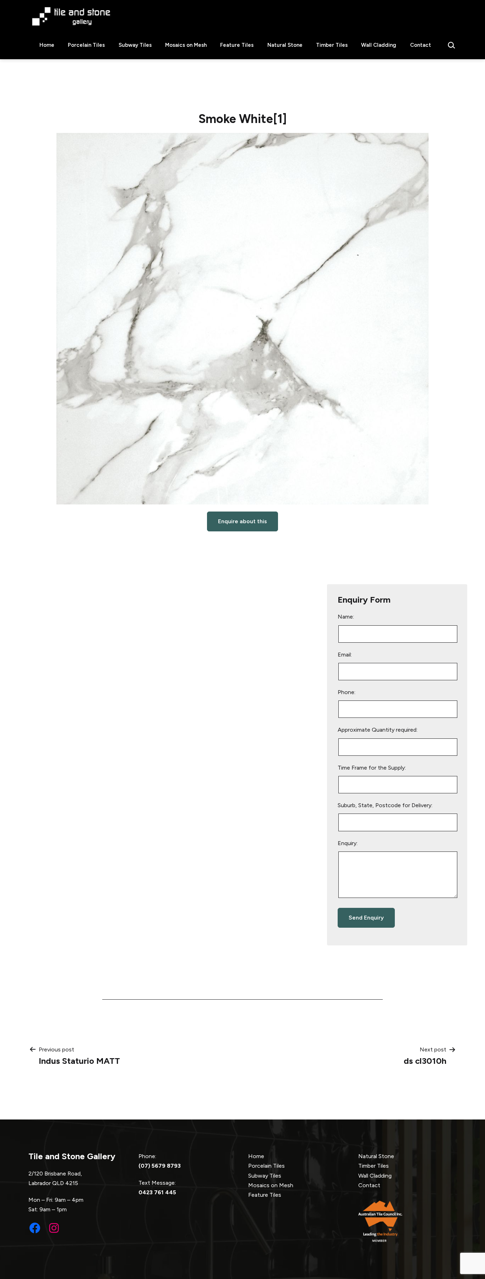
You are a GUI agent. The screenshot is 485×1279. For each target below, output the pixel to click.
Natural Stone (285, 45)
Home (46, 45)
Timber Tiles (332, 45)
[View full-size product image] (242, 318)
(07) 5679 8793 (159, 1165)
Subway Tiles (135, 45)
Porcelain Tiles (86, 45)
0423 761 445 (157, 1192)
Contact (420, 45)
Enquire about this (242, 521)
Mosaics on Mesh (186, 45)
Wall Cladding (378, 45)
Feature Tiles (237, 45)
